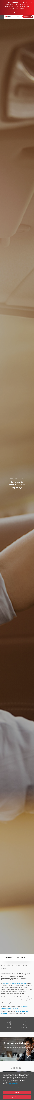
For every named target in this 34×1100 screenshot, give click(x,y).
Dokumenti (21, 957)
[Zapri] (31, 1074)
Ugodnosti (9, 957)
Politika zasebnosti (12, 1083)
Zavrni (17, 1092)
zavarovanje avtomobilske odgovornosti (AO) (14, 983)
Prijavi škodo (17, 12)
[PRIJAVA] (20, 17)
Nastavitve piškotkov (17, 1087)
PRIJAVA (20, 17)
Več (17, 1055)
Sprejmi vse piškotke (17, 1097)
